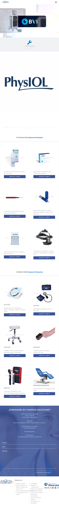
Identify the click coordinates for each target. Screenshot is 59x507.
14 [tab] (32, 127)
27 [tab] (27, 129)
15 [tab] (34, 127)
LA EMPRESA (34, 483)
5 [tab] (34, 48)
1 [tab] (25, 48)
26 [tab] (25, 129)
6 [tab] (13, 127)
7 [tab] (15, 127)
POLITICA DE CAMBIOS (37, 492)
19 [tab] (43, 127)
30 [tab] (34, 129)
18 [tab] (41, 127)
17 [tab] (38, 127)
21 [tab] (48, 127)
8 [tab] (18, 127)
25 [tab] (57, 127)
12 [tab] (27, 127)
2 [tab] (27, 48)
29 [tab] (32, 129)
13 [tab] (29, 127)
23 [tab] (52, 127)
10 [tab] (22, 127)
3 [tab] (29, 48)
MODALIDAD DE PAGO (37, 490)
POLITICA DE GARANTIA (37, 489)
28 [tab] (29, 129)
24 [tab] (55, 127)
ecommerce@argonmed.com (24, 490)
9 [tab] (20, 127)
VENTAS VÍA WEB (20, 483)
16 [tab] (36, 127)
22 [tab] (50, 127)
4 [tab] (32, 48)
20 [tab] (45, 127)
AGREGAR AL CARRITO (14, 176)
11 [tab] (25, 127)
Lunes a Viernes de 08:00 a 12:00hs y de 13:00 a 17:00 (21, 487)
